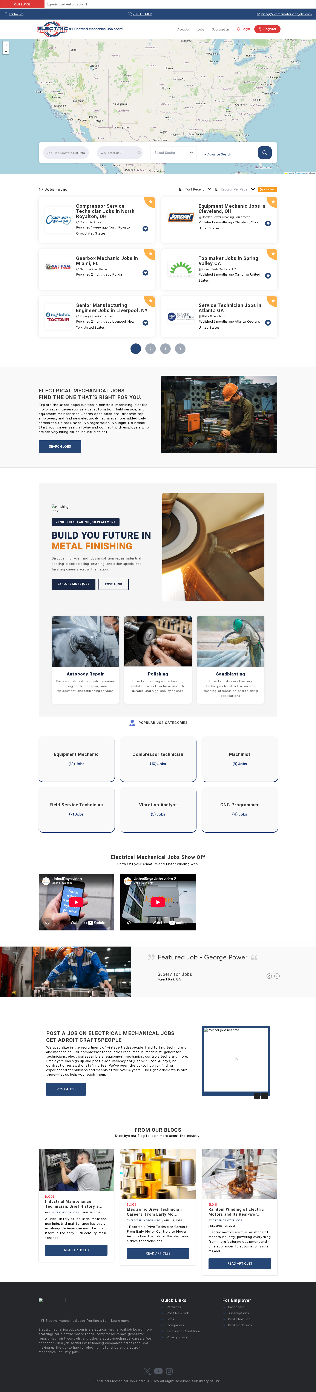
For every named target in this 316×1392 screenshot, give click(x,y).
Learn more (120, 1321)
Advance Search (217, 154)
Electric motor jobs (64, 1212)
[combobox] (173, 152)
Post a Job (113, 584)
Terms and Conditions (184, 1331)
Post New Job (178, 1313)
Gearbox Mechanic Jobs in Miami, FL (107, 261)
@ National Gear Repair (92, 269)
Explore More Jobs (73, 584)
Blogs (49, 1196)
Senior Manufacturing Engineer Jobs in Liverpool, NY (112, 308)
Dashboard (236, 1307)
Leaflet (289, 173)
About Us (183, 29)
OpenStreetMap (300, 173)
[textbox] (167, 153)
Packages (174, 1307)
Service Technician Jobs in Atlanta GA (230, 308)
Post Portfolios (240, 1325)
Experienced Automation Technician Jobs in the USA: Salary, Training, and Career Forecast (116, 4)
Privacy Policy (177, 1337)
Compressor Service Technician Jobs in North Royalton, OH (105, 211)
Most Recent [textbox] (194, 189)
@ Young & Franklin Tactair (94, 316)
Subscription (220, 29)
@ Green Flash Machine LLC (217, 269)
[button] (61, 92)
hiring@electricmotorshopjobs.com (286, 14)
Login (245, 29)
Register (269, 29)
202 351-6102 (142, 14)
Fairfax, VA (16, 14)
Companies (175, 1325)
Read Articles (76, 1250)
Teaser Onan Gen (219, 1085)
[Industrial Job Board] (79, 29)
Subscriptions (238, 1313)
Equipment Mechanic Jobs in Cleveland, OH (232, 208)
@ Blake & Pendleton (212, 316)
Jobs (201, 29)
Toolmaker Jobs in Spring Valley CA (228, 261)
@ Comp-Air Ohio (88, 222)
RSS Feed (269, 189)
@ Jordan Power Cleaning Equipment (224, 217)
